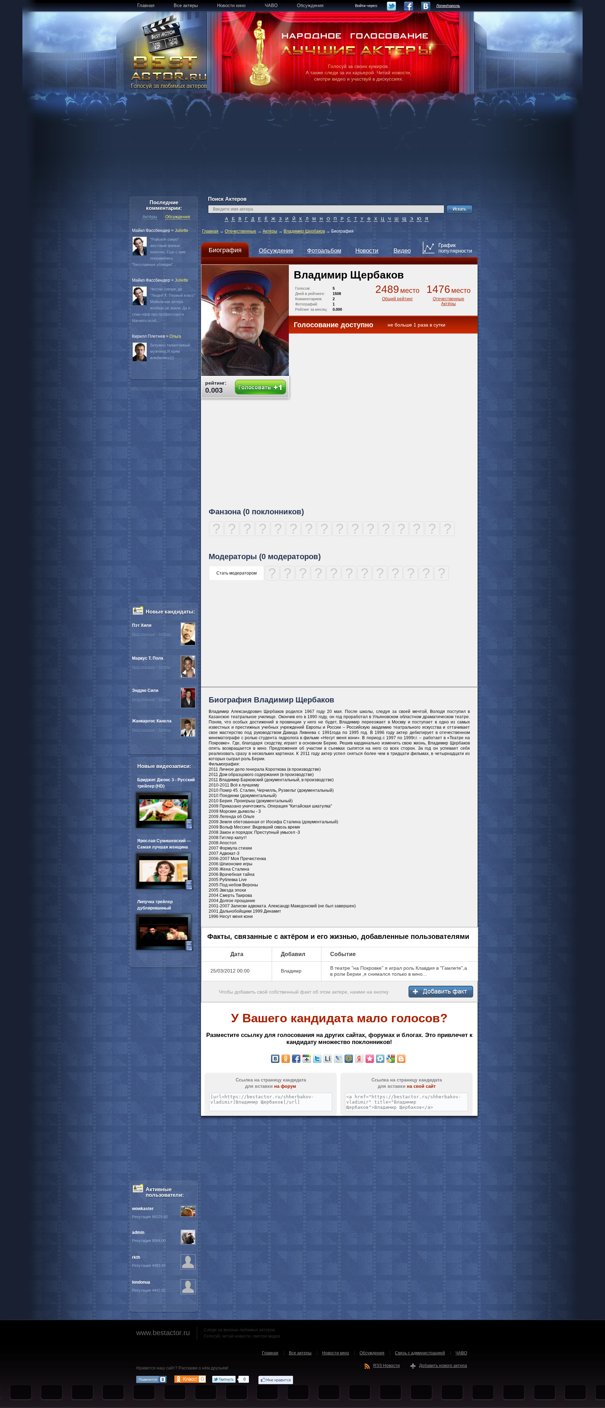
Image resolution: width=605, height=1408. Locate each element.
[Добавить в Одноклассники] (285, 1059)
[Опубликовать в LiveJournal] (338, 1059)
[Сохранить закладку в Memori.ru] (370, 1059)
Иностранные (143, 634)
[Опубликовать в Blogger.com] (401, 1059)
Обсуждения (177, 216)
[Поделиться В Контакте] (275, 1059)
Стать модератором (236, 573)
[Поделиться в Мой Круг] (380, 1059)
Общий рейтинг (397, 298)
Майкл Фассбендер (151, 230)
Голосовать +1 (260, 387)
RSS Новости (386, 1365)
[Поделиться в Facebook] (296, 1059)
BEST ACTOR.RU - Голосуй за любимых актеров (169, 71)
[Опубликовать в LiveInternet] (328, 1059)
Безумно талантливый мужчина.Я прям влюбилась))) (170, 351)
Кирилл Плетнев (148, 336)
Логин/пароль (448, 6)
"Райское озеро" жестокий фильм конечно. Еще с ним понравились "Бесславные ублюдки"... (159, 252)
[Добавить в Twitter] (317, 1059)
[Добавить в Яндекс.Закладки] (359, 1059)
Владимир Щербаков (304, 231)
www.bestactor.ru (163, 1333)
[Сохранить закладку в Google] (391, 1059)
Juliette (181, 230)
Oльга (175, 336)
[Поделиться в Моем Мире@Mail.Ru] (349, 1059)
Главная (210, 231)
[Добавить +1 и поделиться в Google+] (306, 1059)
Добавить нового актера (443, 1365)
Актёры (270, 231)
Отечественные (240, 231)
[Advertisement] (302, 147)
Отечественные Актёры (448, 301)
